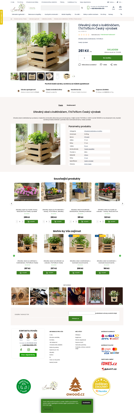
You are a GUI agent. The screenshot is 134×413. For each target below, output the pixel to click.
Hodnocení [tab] (71, 105)
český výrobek (88, 161)
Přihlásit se (75, 318)
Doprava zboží (79, 342)
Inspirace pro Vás (54, 350)
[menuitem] (19, 14)
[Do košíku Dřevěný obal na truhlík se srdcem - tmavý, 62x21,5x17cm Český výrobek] (58, 221)
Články (62, 2)
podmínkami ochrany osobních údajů (106, 313)
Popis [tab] (61, 105)
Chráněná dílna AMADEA (49, 2)
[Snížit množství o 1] (81, 58)
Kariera (51, 355)
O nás (12, 2)
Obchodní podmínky (80, 345)
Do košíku (107, 58)
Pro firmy (20, 2)
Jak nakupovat (53, 342)
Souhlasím (86, 403)
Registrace (78, 337)
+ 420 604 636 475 (29, 345)
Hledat (82, 7)
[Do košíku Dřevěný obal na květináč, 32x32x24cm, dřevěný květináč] (31, 221)
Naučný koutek (53, 362)
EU (50, 357)
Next (122, 203)
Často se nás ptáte (55, 360)
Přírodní (86, 137)
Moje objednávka (85, 2)
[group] (27, 255)
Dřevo (86, 155)
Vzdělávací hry (72, 2)
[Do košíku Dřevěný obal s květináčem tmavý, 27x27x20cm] (85, 221)
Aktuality (52, 352)
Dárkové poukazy (54, 347)
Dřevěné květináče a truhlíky (93, 131)
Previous (11, 203)
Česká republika (89, 149)
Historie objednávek (80, 340)
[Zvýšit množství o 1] (87, 58)
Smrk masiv (87, 164)
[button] (27, 269)
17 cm (86, 158)
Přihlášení (77, 335)
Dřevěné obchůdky (32, 2)
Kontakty (52, 340)
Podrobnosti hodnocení (108, 34)
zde (50, 405)
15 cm (86, 146)
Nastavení (47, 409)
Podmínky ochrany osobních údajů (82, 347)
